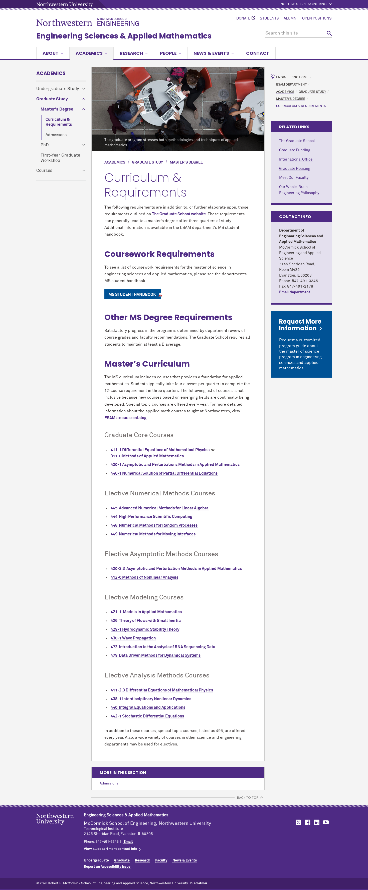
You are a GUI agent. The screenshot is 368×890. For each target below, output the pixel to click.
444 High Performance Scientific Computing (151, 517)
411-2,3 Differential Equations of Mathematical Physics (162, 690)
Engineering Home (292, 77)
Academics (89, 53)
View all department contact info (110, 849)
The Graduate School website (179, 214)
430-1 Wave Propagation (133, 638)
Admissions (56, 135)
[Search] (329, 33)
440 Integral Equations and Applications (148, 707)
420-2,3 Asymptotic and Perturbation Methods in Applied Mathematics (176, 569)
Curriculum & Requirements (59, 122)
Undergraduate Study (57, 89)
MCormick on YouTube (326, 822)
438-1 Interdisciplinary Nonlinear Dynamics (151, 699)
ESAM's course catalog (125, 418)
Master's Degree (57, 109)
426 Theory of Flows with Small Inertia (146, 621)
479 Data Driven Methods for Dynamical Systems (156, 655)
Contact (257, 53)
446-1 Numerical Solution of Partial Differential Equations (164, 473)
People (168, 53)
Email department (294, 292)
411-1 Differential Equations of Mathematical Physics (160, 450)
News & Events (211, 53)
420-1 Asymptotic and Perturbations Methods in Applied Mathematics (175, 465)
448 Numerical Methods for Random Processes (154, 525)
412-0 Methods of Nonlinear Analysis (144, 577)
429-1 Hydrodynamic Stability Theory (145, 629)
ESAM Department (291, 84)
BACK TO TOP (247, 797)
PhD (45, 145)
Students (269, 18)
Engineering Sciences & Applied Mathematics (124, 36)
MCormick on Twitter (297, 822)
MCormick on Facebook (307, 822)
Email (128, 841)
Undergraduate (96, 860)
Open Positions (317, 18)
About (51, 53)
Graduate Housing (294, 169)
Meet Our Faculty (293, 178)
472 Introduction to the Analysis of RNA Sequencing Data (163, 647)
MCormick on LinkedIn (316, 822)
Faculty (161, 860)
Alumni (290, 18)
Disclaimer (198, 883)
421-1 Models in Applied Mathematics (146, 612)
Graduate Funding (294, 150)
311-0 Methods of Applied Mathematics (147, 456)
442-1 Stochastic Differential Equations (147, 716)
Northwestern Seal (60, 827)
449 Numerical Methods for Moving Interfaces (153, 534)
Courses (44, 171)
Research (131, 53)
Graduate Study (52, 99)
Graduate (122, 860)
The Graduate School (297, 141)
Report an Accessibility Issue (107, 866)
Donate (243, 18)
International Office (295, 159)
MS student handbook (132, 295)
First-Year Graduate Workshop (60, 158)
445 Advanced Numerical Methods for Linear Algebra (160, 508)
